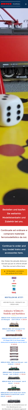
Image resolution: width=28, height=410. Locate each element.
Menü (25, 4)
